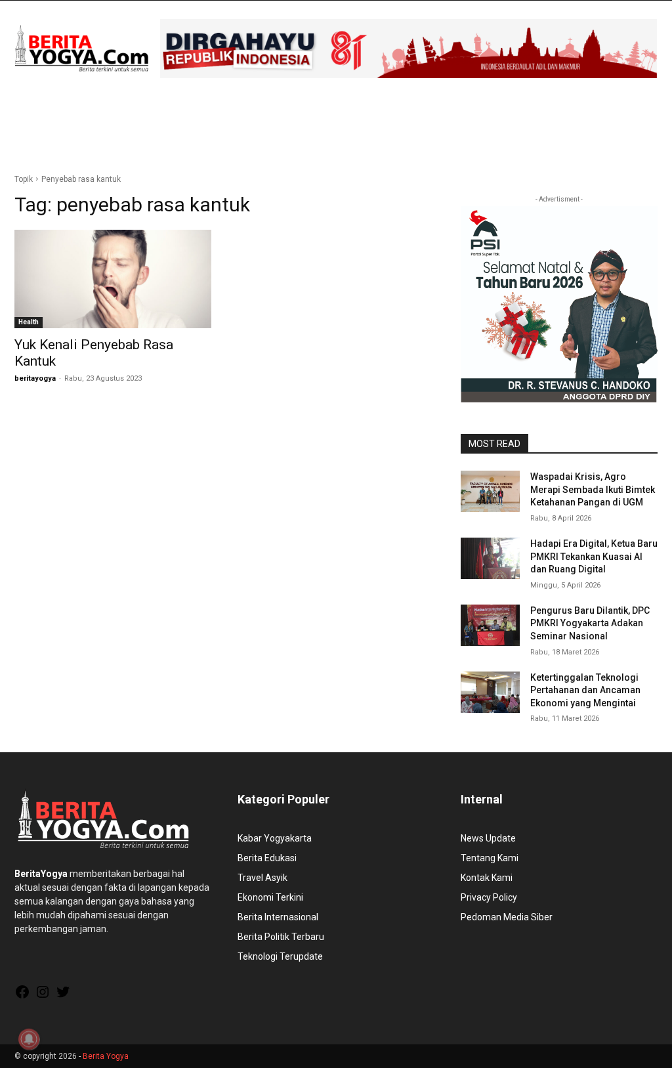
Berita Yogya (106, 1056)
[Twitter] (63, 996)
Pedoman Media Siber (507, 917)
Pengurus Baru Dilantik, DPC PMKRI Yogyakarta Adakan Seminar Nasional (590, 623)
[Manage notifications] (28, 1039)
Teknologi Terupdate (280, 956)
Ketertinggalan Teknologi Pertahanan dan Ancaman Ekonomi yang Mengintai (585, 690)
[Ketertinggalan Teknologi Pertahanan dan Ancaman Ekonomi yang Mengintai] (490, 692)
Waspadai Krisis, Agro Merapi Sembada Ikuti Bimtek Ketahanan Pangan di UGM (592, 489)
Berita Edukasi (267, 858)
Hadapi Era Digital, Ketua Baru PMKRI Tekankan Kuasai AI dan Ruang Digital (594, 556)
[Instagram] (43, 996)
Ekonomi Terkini (270, 897)
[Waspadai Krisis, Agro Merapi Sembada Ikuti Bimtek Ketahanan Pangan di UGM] (490, 491)
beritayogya (35, 378)
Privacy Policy (489, 897)
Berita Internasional (278, 917)
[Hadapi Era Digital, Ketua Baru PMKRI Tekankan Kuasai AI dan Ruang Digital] (490, 558)
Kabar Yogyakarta (275, 838)
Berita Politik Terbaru (281, 936)
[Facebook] (22, 996)
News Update (488, 838)
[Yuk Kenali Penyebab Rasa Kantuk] (112, 279)
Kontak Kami (487, 877)
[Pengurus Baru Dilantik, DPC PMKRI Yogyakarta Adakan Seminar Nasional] (490, 625)
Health (28, 322)
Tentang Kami (489, 858)
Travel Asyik (262, 877)
